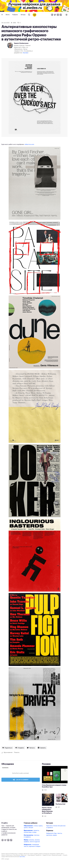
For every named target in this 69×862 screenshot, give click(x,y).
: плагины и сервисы (31, 836)
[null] (7, 747)
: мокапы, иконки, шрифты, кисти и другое (32, 840)
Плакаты (16, 752)
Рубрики (15, 14)
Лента (7, 14)
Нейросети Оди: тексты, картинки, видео (54, 834)
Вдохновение (8, 752)
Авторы (23, 14)
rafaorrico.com (29, 144)
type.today (22, 856)
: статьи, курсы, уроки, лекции (33, 826)
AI (2, 14)
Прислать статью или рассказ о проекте (55, 826)
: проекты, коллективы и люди (31, 831)
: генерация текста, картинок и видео (32, 845)
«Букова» (25, 52)
